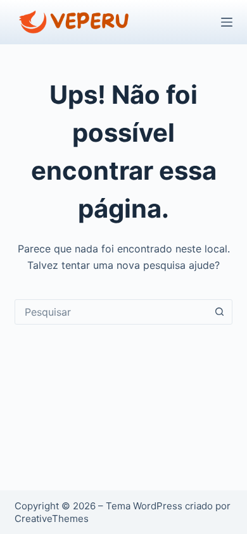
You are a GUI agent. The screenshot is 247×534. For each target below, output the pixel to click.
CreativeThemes (52, 518)
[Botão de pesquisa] (220, 312)
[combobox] (111, 312)
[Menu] (226, 22)
